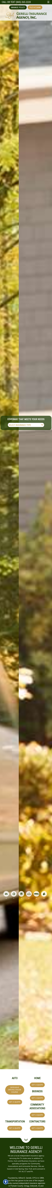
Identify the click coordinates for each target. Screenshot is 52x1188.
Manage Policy (18, 7)
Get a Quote (14, 1102)
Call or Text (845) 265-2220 (16, 2)
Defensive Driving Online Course (14, 1089)
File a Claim (35, 7)
